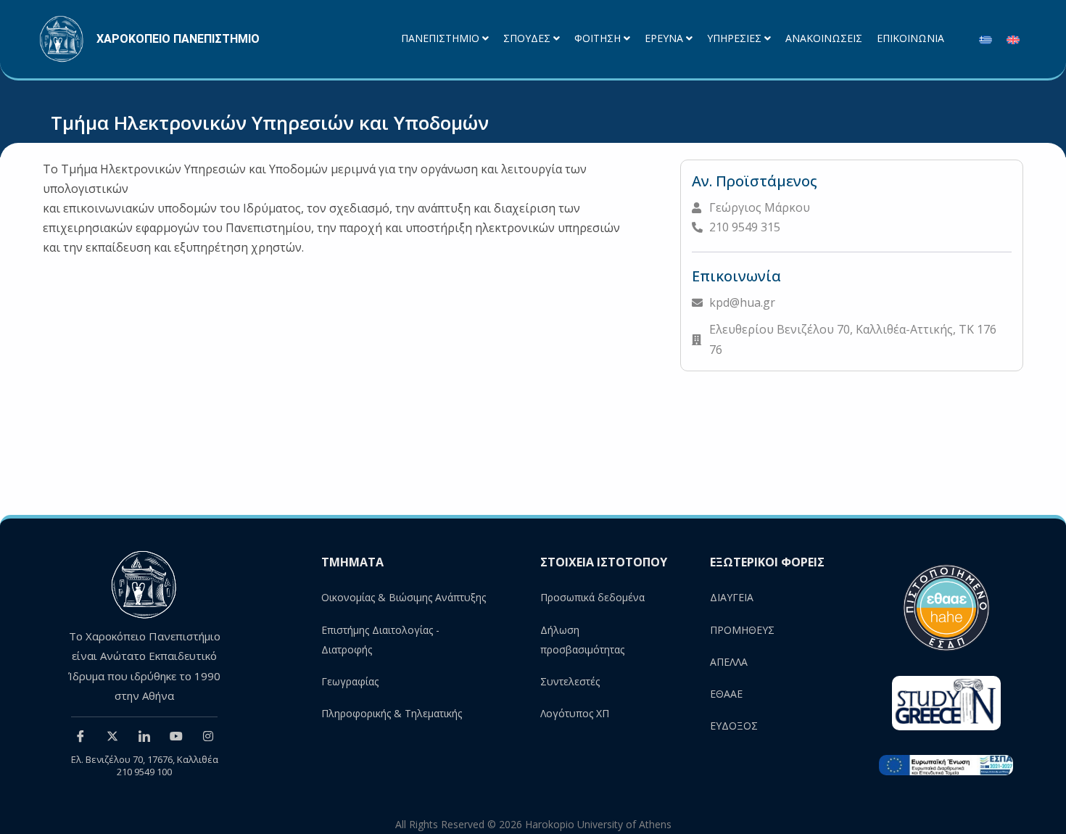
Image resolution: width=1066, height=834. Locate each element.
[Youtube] (176, 735)
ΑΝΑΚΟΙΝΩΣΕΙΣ (823, 38)
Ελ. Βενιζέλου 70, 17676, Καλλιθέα (144, 759)
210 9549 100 (144, 771)
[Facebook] (80, 735)
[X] (112, 735)
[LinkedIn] (144, 735)
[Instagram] (208, 735)
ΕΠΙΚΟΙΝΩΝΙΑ (910, 38)
